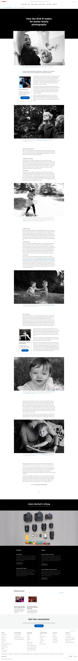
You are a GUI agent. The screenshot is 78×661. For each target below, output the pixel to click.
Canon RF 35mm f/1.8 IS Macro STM (49, 569)
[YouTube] (75, 656)
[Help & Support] (51, 4)
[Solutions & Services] (45, 4)
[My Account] (73, 1)
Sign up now (39, 625)
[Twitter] (73, 656)
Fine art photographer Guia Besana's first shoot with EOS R (32, 607)
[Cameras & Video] (27, 4)
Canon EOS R (19, 554)
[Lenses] (30, 4)
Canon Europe (3, 656)
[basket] (76, 2)
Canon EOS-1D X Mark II (21, 568)
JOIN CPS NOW (25, 97)
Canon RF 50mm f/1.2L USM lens (49, 305)
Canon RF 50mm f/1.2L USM (42, 259)
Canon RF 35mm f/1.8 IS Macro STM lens (42, 140)
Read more (25, 350)
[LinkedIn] (71, 656)
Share (39, 493)
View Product (19, 563)
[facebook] (69, 656)
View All (61, 592)
